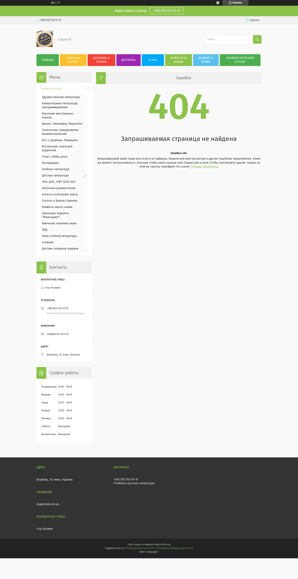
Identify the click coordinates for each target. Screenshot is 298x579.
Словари (47, 242)
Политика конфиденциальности (175, 548)
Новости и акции (178, 60)
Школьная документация (58, 188)
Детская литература (55, 175)
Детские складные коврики (60, 248)
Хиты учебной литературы (59, 236)
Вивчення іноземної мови (59, 223)
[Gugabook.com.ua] (44, 46)
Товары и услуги (73, 60)
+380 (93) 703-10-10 (166, 10)
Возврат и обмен (205, 60)
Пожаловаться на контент (140, 548)
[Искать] (257, 39)
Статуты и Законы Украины (59, 200)
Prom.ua (166, 544)
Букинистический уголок (240, 60)
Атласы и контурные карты (60, 194)
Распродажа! (50, 163)
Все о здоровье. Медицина (60, 140)
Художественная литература (61, 97)
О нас (153, 60)
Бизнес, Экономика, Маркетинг (62, 123)
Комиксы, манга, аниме (57, 207)
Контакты (128, 60)
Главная (48, 60)
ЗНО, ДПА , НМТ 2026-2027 (59, 181)
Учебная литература (204, 166)
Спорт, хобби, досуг (55, 156)
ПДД (44, 229)
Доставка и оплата (101, 60)
